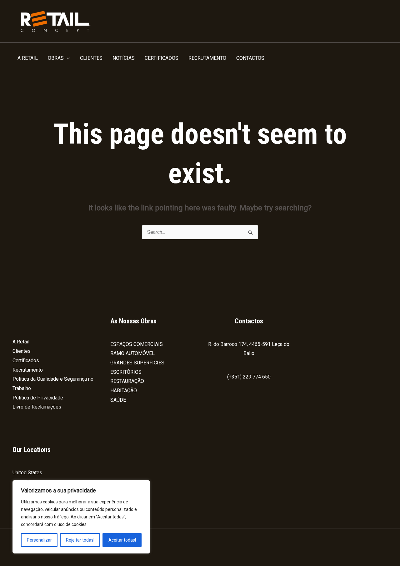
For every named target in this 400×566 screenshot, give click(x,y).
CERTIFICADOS (161, 58)
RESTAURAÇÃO (127, 381)
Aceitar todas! (122, 540)
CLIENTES (91, 58)
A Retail (20, 342)
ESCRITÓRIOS (126, 372)
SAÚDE (118, 400)
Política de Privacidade (37, 398)
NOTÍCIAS (123, 58)
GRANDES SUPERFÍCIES (137, 363)
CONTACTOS (250, 58)
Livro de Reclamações (36, 407)
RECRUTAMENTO (207, 58)
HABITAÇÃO (123, 391)
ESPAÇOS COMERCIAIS (136, 344)
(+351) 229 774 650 (249, 377)
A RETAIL (28, 58)
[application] (67, 58)
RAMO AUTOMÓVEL (132, 353)
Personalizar (39, 540)
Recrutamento (27, 370)
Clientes (21, 351)
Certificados (25, 360)
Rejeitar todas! (80, 540)
